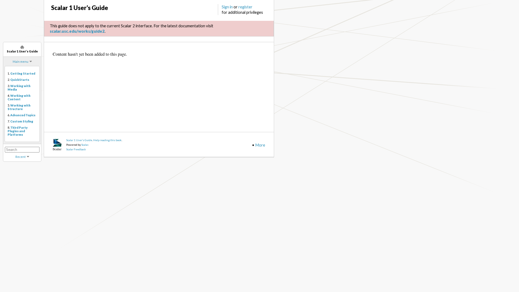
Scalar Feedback (76, 149)
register (245, 6)
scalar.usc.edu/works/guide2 (77, 31)
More (260, 144)
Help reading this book (107, 140)
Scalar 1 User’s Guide (79, 140)
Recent (20, 156)
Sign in (227, 6)
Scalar (84, 144)
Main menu (20, 61)
